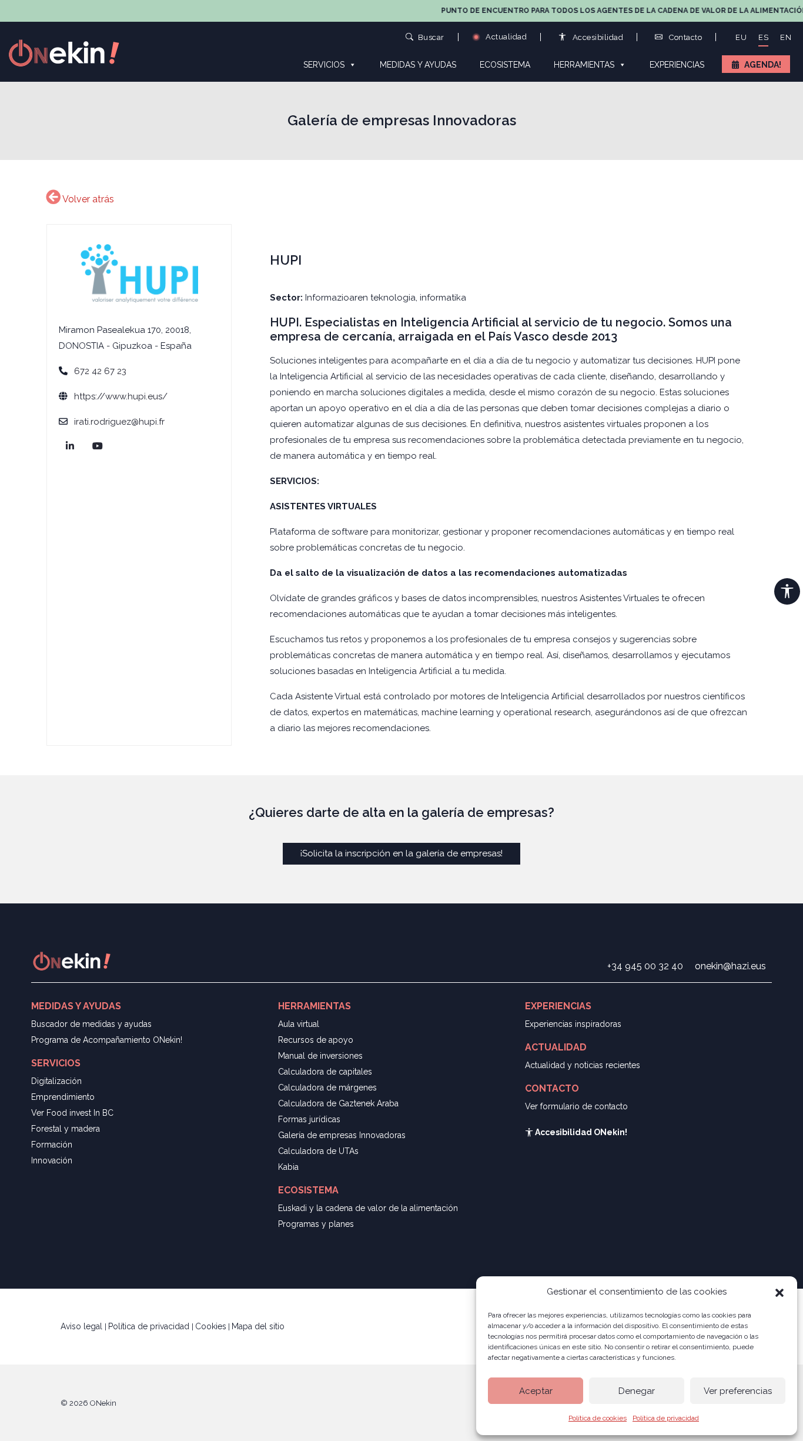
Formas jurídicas (309, 1119)
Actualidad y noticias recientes (582, 1065)
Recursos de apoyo (315, 1040)
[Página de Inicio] (70, 52)
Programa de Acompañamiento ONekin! (106, 1040)
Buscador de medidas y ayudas (91, 1024)
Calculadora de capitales (325, 1071)
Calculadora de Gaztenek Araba (338, 1103)
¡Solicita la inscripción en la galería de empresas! (401, 853)
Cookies (210, 1326)
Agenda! (762, 64)
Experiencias (677, 64)
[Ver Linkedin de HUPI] (72, 446)
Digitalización (56, 1081)
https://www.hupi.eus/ (121, 396)
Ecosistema (505, 64)
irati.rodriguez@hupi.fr (119, 421)
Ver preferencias (738, 1391)
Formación (51, 1144)
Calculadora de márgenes (327, 1087)
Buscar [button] (431, 37)
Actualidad (505, 36)
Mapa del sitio (258, 1326)
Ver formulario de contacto (576, 1106)
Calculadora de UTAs (318, 1151)
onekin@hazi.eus (730, 966)
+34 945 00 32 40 (645, 966)
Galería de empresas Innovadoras (342, 1135)
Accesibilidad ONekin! (580, 1132)
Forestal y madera (65, 1128)
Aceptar (536, 1391)
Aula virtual (298, 1024)
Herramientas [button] (584, 64)
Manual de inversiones (320, 1055)
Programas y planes (316, 1224)
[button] (779, 1291)
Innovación (51, 1160)
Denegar (636, 1391)
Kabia (288, 1167)
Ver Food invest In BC (72, 1113)
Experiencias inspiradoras (573, 1024)
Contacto (684, 37)
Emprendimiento (63, 1097)
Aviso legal (83, 1326)
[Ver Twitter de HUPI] (99, 446)
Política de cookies (597, 1418)
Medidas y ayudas (418, 64)
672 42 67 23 (100, 371)
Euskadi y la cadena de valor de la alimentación (368, 1208)
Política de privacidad (666, 1418)
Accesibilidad (596, 37)
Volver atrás (87, 199)
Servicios (323, 64)
